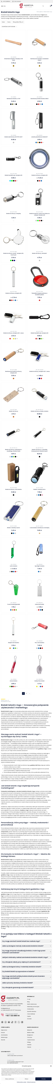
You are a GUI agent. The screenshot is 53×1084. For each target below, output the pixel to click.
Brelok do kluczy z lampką (13, 213)
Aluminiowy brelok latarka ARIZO (40, 98)
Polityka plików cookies (21, 1082)
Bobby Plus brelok (39, 681)
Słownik (3, 1040)
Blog (28, 1002)
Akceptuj (43, 1078)
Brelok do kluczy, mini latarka (13, 489)
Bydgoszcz (30, 1035)
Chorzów (29, 1037)
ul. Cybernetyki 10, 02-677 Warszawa (11, 1010)
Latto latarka (13, 566)
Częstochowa (31, 1040)
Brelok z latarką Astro (39, 489)
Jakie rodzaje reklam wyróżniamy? (15, 1055)
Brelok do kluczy (13, 411)
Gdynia (29, 1047)
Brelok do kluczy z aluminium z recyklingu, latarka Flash (13, 450)
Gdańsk (29, 1044)
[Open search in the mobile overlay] (43, 6)
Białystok (29, 1030)
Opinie (29, 1016)
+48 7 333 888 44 (6, 1)
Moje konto (4, 1030)
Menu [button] (4, 6)
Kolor (3, 22)
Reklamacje (4, 1037)
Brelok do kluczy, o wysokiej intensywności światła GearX (39, 450)
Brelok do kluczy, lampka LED (39, 175)
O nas (28, 999)
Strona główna (40, 11)
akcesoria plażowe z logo (11, 906)
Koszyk (51, 5)
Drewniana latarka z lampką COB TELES (13, 59)
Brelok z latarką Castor (13, 527)
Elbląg (29, 1042)
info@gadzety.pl (5, 1008)
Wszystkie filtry (17, 22)
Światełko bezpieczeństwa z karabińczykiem (39, 294)
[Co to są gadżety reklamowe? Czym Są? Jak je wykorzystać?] (3, 1062)
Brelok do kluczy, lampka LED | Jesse (13, 333)
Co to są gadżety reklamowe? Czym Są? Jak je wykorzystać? (15, 1062)
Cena (8, 22)
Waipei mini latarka (13, 642)
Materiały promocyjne (33, 1006)
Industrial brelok (39, 604)
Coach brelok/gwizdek (13, 604)
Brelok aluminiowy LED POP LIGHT (13, 137)
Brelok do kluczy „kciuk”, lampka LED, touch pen (13, 254)
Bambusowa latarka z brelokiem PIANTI (40, 59)
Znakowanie (30, 1009)
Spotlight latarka (39, 566)
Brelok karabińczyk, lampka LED (13, 175)
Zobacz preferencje (9, 1078)
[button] (51, 1066)
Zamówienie (4, 1035)
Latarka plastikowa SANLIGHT (39, 137)
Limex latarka (13, 681)
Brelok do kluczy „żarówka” (39, 253)
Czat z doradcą (17, 1)
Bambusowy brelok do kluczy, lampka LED (13, 372)
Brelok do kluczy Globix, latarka (39, 411)
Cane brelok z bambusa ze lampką (39, 527)
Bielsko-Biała (30, 1032)
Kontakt (29, 1019)
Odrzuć (26, 1078)
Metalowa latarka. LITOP (13, 98)
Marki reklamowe (32, 1004)
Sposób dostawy (31, 1011)
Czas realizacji (31, 1014)
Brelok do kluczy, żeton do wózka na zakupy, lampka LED (39, 214)
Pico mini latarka (39, 642)
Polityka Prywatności (31, 1082)
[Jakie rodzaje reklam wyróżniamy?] (3, 1056)
